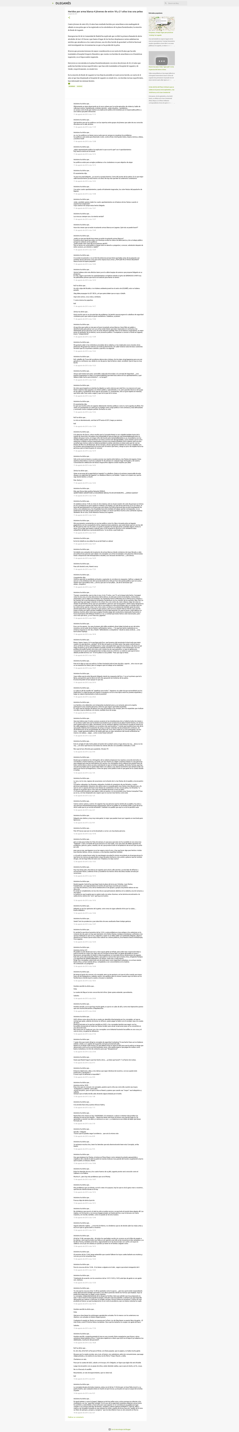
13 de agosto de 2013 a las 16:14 (85, 1304)
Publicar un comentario (76, 1417)
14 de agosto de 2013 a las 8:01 (84, 1379)
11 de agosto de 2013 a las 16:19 (85, 451)
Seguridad (72, 86)
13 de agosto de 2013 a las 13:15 (85, 1230)
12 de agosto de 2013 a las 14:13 (85, 876)
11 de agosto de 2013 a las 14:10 (85, 280)
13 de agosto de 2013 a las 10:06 (85, 1163)
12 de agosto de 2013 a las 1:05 (84, 773)
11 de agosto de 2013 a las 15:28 (85, 380)
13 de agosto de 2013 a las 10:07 (85, 1179)
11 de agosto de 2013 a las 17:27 (85, 587)
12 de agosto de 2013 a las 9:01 (84, 823)
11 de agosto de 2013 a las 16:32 (85, 465)
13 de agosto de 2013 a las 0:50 (84, 1077)
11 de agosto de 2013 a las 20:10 (85, 682)
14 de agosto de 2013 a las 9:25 (84, 1393)
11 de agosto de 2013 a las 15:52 (85, 412)
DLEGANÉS (63, 3)
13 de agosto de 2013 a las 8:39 (84, 1136)
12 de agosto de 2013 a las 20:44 (85, 1011)
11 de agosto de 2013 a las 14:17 (85, 306)
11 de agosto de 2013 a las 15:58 (85, 426)
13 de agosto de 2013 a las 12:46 (85, 1217)
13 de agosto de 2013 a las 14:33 (85, 1259)
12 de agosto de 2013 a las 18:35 (85, 981)
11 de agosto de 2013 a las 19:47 (85, 668)
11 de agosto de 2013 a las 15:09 (85, 337)
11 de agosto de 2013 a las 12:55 (85, 181)
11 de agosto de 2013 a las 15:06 (85, 319)
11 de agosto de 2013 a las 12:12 (85, 154)
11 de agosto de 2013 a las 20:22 (85, 697)
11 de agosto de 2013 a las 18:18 (85, 634)
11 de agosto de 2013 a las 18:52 (85, 655)
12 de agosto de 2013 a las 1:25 (84, 795)
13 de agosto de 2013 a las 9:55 (84, 1149)
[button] (69, 17)
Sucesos (79, 86)
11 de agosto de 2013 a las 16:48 (85, 496)
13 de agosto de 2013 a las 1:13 (84, 1107)
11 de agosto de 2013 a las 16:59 (85, 558)
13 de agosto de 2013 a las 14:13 (85, 1246)
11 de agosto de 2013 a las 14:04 (85, 264)
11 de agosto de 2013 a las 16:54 (85, 533)
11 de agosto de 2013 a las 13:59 (85, 250)
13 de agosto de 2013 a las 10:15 (85, 1203)
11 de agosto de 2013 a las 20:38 (85, 713)
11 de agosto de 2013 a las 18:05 (85, 618)
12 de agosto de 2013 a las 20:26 (85, 998)
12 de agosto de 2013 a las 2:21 (84, 810)
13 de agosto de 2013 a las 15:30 (85, 1283)
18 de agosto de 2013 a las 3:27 (84, 1413)
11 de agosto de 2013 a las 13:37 (85, 219)
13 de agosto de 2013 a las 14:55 (85, 1270)
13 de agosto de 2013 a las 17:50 (85, 1328)
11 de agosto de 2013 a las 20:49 (85, 735)
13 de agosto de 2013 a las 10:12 (85, 1192)
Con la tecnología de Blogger (121, 1429)
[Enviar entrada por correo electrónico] (69, 84)
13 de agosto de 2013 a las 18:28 (85, 1342)
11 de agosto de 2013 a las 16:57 (85, 544)
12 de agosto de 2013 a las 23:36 (85, 1051)
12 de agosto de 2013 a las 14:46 (85, 913)
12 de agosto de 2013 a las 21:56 (85, 1034)
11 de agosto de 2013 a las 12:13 (85, 165)
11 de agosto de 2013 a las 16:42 (85, 483)
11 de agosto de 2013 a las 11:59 (85, 127)
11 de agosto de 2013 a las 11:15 (85, 114)
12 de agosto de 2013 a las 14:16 (85, 900)
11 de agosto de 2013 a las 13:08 (85, 194)
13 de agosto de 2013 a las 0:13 (84, 1063)
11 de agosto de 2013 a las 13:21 (85, 208)
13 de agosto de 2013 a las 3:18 (84, 1123)
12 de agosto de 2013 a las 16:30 (85, 942)
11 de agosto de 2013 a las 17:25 (85, 569)
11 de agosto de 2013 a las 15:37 (85, 396)
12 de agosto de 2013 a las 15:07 (85, 924)
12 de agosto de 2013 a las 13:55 (85, 861)
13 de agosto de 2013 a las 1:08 (84, 1096)
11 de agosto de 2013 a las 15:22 (85, 351)
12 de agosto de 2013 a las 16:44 (85, 966)
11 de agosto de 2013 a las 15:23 (85, 365)
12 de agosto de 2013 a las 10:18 (85, 834)
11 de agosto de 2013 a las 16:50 (85, 515)
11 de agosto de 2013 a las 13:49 (85, 230)
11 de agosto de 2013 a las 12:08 (85, 141)
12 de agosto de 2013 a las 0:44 (84, 752)
